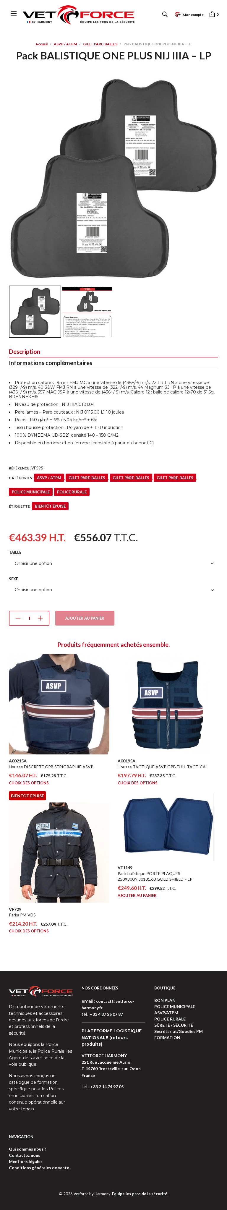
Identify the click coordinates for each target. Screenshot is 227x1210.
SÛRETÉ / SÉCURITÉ (173, 1025)
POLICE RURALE (72, 492)
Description (24, 351)
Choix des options (29, 783)
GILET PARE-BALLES (100, 44)
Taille (15, 552)
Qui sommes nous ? (27, 1148)
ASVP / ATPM (65, 44)
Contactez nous (24, 1155)
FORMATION (167, 1037)
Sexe (13, 578)
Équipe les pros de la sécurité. (140, 1193)
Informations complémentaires (50, 362)
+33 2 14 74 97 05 (107, 1086)
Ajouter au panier (84, 618)
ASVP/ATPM (166, 1012)
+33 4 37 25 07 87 (106, 1014)
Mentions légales (26, 1161)
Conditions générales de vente (39, 1167)
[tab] (113, 351)
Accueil (41, 44)
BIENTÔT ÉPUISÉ (50, 506)
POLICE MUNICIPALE (31, 492)
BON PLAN (165, 1000)
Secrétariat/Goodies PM (178, 1031)
